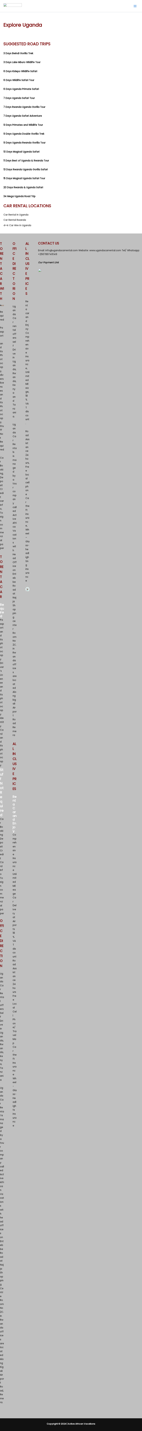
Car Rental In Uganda (15, 214)
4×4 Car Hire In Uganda (17, 225)
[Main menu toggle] (135, 6)
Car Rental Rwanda (14, 220)
